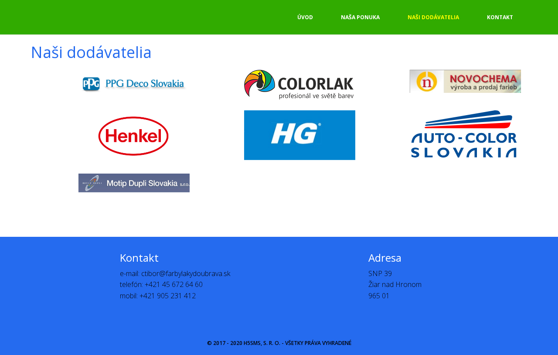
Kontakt (500, 17)
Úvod (305, 17)
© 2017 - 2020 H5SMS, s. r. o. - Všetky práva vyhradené (279, 343)
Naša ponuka (360, 17)
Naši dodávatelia (433, 17)
